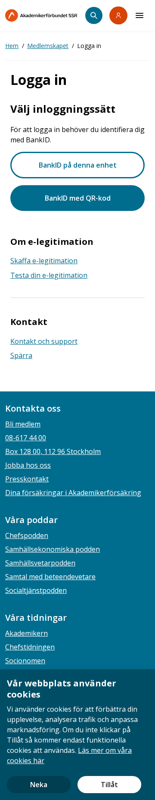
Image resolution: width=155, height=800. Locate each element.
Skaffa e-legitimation (44, 260)
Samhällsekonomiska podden (52, 549)
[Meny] (139, 15)
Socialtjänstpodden (36, 590)
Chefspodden (26, 535)
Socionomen (25, 660)
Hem (12, 46)
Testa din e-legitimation (48, 275)
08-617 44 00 (25, 437)
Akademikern (26, 633)
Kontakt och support (44, 341)
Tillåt (109, 784)
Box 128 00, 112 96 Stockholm (53, 451)
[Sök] (93, 15)
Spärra (21, 355)
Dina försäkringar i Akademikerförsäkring (73, 492)
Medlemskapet (47, 46)
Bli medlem (22, 424)
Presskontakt (27, 479)
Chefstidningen (30, 647)
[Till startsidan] (45, 15)
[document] (77, 734)
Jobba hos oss (28, 465)
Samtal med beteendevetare (50, 576)
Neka (38, 784)
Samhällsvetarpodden (40, 563)
